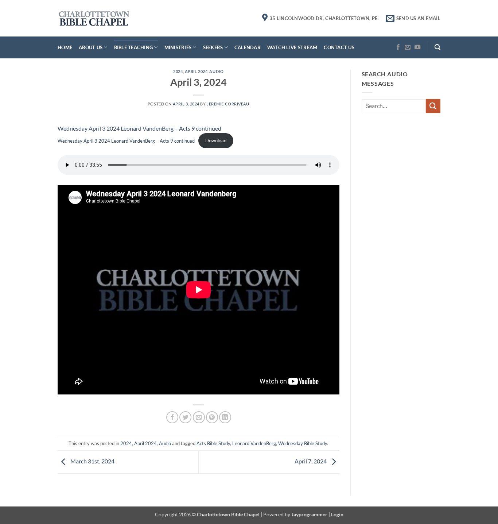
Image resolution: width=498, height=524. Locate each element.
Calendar (247, 47)
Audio (216, 71)
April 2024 (196, 71)
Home (65, 47)
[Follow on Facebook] (398, 47)
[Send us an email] (408, 47)
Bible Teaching (133, 47)
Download (215, 140)
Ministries (178, 47)
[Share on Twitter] (185, 417)
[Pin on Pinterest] (212, 417)
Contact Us (339, 47)
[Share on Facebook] (172, 417)
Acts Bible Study (213, 443)
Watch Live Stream (292, 47)
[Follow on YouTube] (417, 47)
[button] (437, 47)
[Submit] (433, 106)
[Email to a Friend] (199, 417)
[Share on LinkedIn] (225, 417)
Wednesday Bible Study (302, 443)
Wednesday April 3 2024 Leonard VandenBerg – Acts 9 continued (139, 128)
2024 (178, 71)
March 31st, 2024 (91, 461)
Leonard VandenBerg (254, 443)
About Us (90, 47)
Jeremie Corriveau (228, 103)
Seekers (213, 47)
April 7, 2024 (311, 461)
